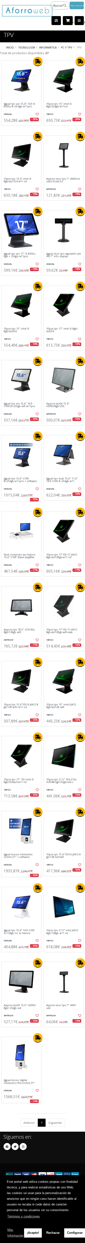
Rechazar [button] (53, 1232)
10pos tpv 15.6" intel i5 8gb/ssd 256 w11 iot (17, 180)
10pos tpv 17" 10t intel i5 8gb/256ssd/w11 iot (19, 781)
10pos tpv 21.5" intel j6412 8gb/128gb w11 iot (62, 931)
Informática (48, 47)
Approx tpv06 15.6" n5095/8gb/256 (57, 405)
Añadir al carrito (22, 129)
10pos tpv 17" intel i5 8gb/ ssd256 (62, 330)
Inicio (10, 47)
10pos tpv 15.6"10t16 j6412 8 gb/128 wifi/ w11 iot (21, 706)
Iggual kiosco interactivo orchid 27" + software (18, 856)
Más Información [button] (15, 1232)
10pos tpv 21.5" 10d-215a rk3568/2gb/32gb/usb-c (61, 781)
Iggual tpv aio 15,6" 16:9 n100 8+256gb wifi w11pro (19, 405)
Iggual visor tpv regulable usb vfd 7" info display (63, 255)
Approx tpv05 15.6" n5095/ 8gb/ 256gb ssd (20, 1006)
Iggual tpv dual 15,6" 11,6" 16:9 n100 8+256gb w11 (62, 480)
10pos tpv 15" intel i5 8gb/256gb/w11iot (59, 105)
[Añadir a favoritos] (37, 114)
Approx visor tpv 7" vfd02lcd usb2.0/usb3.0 (63, 180)
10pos (49, 114)
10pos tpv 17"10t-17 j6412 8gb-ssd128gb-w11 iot (61, 556)
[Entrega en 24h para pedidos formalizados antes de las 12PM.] (37, 61)
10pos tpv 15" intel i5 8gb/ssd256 (16, 330)
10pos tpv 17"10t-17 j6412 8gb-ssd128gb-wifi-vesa (61, 631)
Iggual (8, 114)
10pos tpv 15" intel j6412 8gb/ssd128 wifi (61, 706)
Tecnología (26, 47)
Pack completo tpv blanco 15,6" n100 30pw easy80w (19, 556)
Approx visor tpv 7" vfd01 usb (61, 1006)
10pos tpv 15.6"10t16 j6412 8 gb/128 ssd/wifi (63, 856)
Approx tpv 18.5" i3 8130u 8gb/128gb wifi (19, 631)
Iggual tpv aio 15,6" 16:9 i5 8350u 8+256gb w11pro (19, 105)
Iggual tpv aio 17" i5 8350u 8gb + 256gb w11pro (19, 255)
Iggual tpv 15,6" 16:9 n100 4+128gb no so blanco (19, 931)
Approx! (51, 189)
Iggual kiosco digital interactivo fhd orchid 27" (19, 1081)
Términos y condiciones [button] (23, 1216)
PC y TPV (66, 47)
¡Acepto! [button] (33, 1232)
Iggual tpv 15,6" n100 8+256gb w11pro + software (20, 480)
